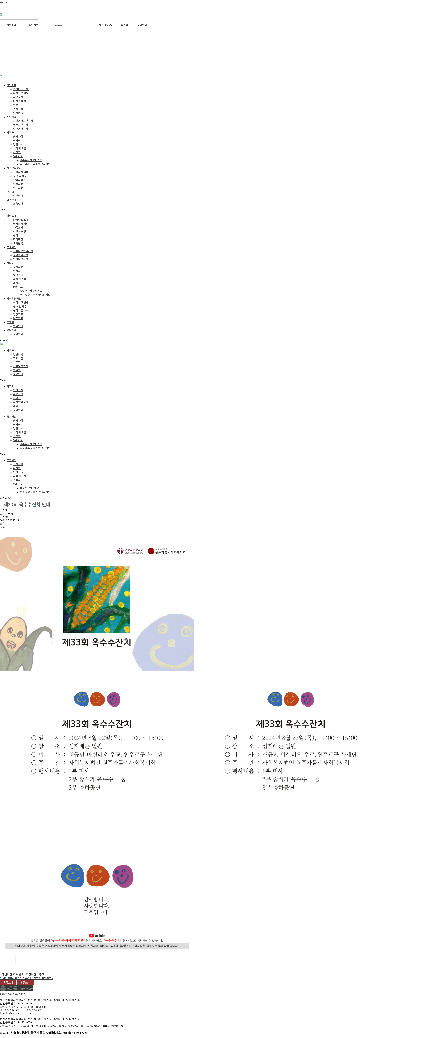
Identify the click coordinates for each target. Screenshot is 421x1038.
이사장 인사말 (21, 93)
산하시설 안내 (21, 172)
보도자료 (18, 188)
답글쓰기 (25, 982)
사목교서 (18, 97)
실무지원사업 (20, 125)
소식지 (17, 152)
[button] (210, 209)
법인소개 (11, 25)
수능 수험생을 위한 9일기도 (35, 164)
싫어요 (23, 960)
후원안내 (18, 196)
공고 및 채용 (20, 176)
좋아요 (7, 960)
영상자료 (18, 184)
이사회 (17, 140)
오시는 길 (18, 113)
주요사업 (33, 25)
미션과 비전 (19, 101)
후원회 (124, 25)
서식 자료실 (19, 148)
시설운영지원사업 (23, 121)
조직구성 (18, 109)
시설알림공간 (106, 25)
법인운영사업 (20, 128)
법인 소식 (18, 144)
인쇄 (5, 968)
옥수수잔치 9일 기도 (31, 160)
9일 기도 (18, 156)
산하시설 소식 (21, 180)
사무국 (58, 25)
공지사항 (18, 136)
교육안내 (142, 25)
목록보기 (8, 982)
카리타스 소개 (21, 89)
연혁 (15, 105)
